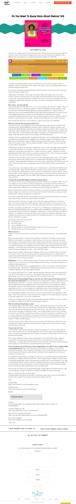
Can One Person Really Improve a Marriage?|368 (18, 64)
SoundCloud (33, 78)
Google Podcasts (24, 78)
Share (27, 74)
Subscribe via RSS (53, 78)
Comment (38, 451)
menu (62, 61)
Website (38, 479)
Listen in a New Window (58, 74)
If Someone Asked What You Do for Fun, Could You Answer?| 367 (21, 66)
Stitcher (43, 78)
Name (38, 469)
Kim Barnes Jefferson (17, 396)
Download (14, 78)
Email (38, 474)
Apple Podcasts (17, 74)
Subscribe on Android (47, 74)
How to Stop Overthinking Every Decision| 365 (18, 69)
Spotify (63, 78)
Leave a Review (36, 74)
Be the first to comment (38, 435)
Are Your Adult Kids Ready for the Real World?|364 (18, 71)
